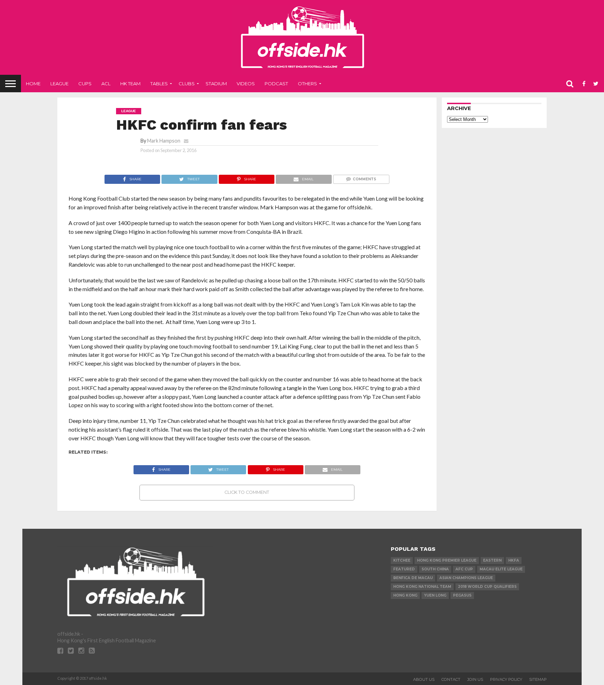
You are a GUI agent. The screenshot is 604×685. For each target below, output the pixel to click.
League (59, 83)
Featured (404, 569)
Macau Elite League (501, 569)
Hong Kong (405, 595)
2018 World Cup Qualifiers (487, 586)
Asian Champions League (466, 578)
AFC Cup (464, 569)
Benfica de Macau (413, 578)
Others (307, 83)
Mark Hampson (163, 141)
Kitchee (401, 560)
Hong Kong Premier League (446, 560)
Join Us (475, 679)
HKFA (513, 560)
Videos (246, 83)
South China (435, 569)
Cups (85, 83)
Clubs (187, 83)
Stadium (216, 83)
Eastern (492, 560)
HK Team (130, 83)
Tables (159, 83)
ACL (105, 83)
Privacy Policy (506, 679)
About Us (423, 679)
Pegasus (462, 595)
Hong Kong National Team (422, 586)
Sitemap (538, 679)
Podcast (276, 83)
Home (33, 83)
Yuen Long (435, 595)
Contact (450, 679)
